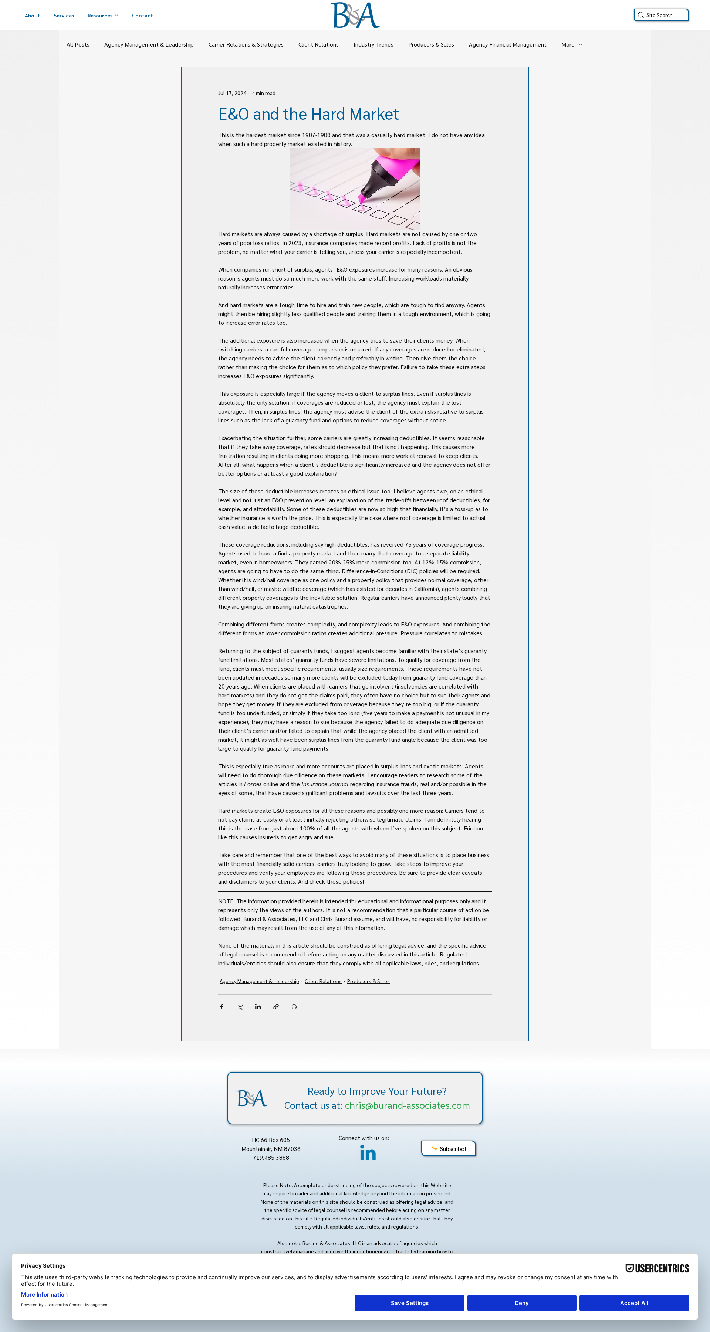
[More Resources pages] (116, 15)
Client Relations (318, 44)
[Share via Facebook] (221, 1006)
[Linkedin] (368, 1154)
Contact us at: (377, 1104)
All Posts (78, 44)
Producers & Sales (431, 44)
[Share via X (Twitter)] (239, 1006)
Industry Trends (373, 44)
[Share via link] (276, 1006)
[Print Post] (294, 1006)
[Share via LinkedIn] (257, 1006)
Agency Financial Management (508, 44)
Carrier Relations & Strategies (246, 44)
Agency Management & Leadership (149, 44)
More (568, 44)
